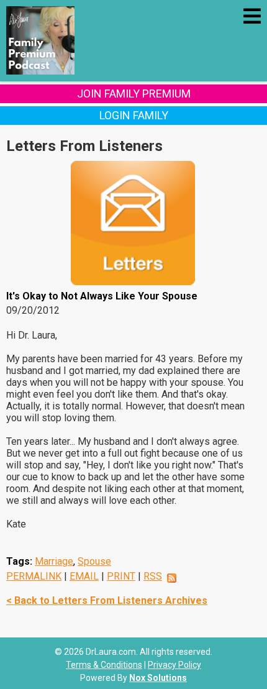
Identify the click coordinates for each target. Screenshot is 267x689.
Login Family (133, 115)
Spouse (94, 561)
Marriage (54, 561)
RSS (152, 576)
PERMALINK (33, 576)
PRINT (121, 576)
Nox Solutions (158, 678)
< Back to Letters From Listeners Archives (106, 600)
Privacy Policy (174, 665)
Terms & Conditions (104, 665)
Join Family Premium (134, 93)
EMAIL (84, 576)
